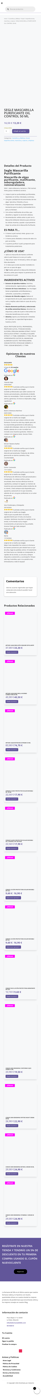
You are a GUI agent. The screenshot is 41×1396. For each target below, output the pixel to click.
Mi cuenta (6, 1338)
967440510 (10, 1326)
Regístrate (20, 1271)
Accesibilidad (8, 1376)
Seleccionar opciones (12, 898)
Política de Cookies (10, 1367)
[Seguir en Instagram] (20, 1350)
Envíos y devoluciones (11, 1373)
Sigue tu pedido (8, 1341)
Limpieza (31, 140)
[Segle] (11, 153)
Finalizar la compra (9, 1344)
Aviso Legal (7, 1360)
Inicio (5, 18)
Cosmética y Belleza (14, 18)
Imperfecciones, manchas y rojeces (15, 140)
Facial (22, 18)
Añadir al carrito (20, 131)
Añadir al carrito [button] (11, 652)
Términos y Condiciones (11, 1370)
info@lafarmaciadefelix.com (16, 1323)
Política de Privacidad (11, 1363)
